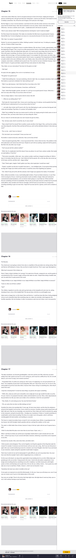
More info (7, 552)
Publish (65, 3)
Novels (23, 3)
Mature (33, 3)
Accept (66, 552)
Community (28, 3)
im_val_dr (14, 196)
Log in (60, 3)
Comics (19, 3)
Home (15, 3)
